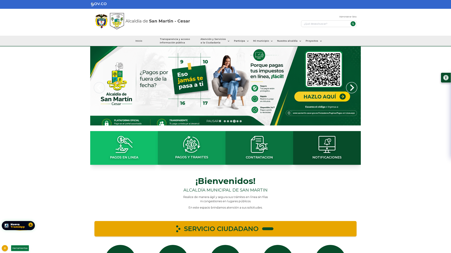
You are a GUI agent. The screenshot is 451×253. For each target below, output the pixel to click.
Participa (239, 40)
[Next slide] (351, 87)
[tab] (225, 121)
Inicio (138, 40)
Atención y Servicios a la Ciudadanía (213, 41)
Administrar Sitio (348, 16)
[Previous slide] (99, 87)
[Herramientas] (5, 248)
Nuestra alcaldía (287, 40)
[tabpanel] (225, 85)
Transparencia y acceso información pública (175, 41)
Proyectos (312, 40)
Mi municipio (261, 40)
